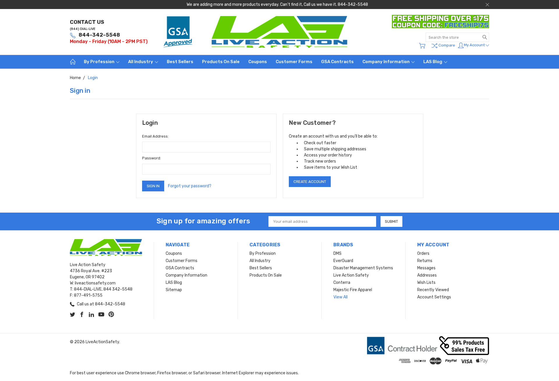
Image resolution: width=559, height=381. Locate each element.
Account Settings (434, 297)
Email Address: (155, 136)
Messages (426, 268)
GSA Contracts (337, 61)
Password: (151, 158)
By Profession (99, 61)
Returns (424, 260)
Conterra (341, 282)
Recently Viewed (433, 289)
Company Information (386, 61)
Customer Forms (294, 61)
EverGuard (343, 260)
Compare (446, 45)
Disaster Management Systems (363, 268)
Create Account (309, 181)
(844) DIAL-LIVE (82, 29)
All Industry (141, 61)
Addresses (427, 275)
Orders (423, 253)
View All (340, 297)
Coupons (257, 61)
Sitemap (174, 289)
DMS (337, 253)
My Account (475, 45)
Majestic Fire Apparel (352, 289)
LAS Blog (433, 61)
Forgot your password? (189, 186)
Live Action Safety (351, 275)
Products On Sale (221, 61)
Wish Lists (426, 282)
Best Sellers (180, 61)
